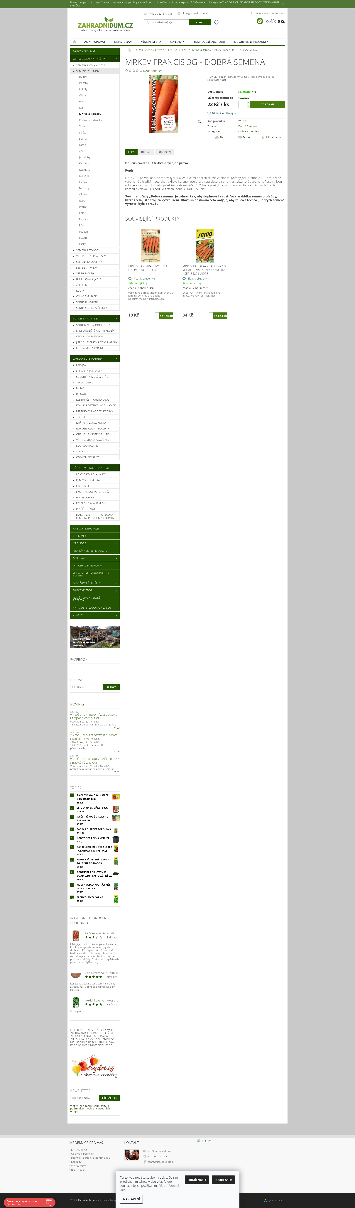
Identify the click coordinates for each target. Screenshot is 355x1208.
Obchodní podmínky (82, 1153)
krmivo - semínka (88, 480)
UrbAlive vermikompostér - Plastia (92, 574)
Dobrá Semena (247, 126)
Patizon (83, 231)
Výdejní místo (151, 41)
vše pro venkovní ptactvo (91, 468)
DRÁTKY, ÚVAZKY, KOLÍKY (91, 422)
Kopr (82, 107)
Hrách (82, 101)
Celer (82, 213)
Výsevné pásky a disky (91, 256)
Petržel (83, 207)
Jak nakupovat (94, 41)
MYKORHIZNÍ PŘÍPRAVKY (87, 565)
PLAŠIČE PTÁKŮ (85, 509)
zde (122, 1190)
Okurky (83, 194)
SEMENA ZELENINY (87, 71)
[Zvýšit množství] (248, 102)
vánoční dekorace (86, 528)
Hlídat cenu (273, 137)
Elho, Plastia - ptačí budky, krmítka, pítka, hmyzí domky (95, 516)
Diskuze (146, 152)
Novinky (77, 704)
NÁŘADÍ (80, 388)
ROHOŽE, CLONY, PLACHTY (92, 428)
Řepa (82, 200)
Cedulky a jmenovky (90, 336)
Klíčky (82, 244)
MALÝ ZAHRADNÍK (87, 445)
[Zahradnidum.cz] (106, 25)
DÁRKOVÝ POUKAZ (84, 51)
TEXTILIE (81, 417)
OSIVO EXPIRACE (86, 296)
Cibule (83, 95)
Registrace (278, 13)
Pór (81, 225)
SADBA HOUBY (85, 273)
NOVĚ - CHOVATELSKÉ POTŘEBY (86, 599)
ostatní (83, 237)
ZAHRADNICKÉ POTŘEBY (87, 358)
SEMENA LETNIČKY (87, 250)
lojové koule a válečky (92, 474)
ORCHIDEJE (80, 543)
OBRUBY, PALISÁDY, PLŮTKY (93, 434)
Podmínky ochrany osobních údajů (91, 1157)
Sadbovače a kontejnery (93, 325)
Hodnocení (164, 152)
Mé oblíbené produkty (251, 41)
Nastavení (131, 1199)
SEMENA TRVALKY (86, 267)
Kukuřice (84, 175)
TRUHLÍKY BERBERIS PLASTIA (90, 550)
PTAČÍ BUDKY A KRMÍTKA (91, 503)
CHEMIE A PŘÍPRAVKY (89, 371)
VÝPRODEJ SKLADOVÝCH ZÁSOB (92, 607)
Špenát (83, 138)
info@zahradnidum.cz (160, 1151)
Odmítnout (196, 1180)
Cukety (83, 89)
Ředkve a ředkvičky (90, 120)
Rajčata (83, 83)
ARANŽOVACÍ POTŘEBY (87, 583)
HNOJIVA (81, 365)
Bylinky (83, 76)
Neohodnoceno (153, 71)
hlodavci (82, 486)
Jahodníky (84, 157)
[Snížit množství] (248, 106)
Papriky (83, 219)
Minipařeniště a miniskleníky (96, 330)
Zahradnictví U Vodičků (161, 1161)
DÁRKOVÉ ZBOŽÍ (83, 590)
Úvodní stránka (74, 41)
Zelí (81, 151)
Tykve (82, 126)
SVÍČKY (80, 451)
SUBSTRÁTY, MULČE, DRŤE (92, 376)
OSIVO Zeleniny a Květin (89, 58)
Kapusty (84, 163)
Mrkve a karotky (90, 114)
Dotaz (246, 137)
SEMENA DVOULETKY (89, 261)
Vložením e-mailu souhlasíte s (90, 1108)
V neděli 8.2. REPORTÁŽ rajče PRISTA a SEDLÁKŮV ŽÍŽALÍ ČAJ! (94, 760)
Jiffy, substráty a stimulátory (96, 342)
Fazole (83, 145)
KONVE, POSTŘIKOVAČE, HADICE (96, 405)
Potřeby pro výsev (85, 318)
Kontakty (177, 41)
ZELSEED (81, 285)
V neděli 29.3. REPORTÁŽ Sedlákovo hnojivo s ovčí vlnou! (94, 737)
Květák (83, 182)
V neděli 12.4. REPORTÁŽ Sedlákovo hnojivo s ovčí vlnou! (94, 716)
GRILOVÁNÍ (80, 558)
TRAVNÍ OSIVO (85, 382)
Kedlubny (84, 169)
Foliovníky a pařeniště (91, 348)
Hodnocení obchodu (209, 41)
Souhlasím (223, 1180)
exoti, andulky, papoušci (93, 491)
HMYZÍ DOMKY (85, 497)
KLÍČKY (80, 290)
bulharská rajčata (88, 279)
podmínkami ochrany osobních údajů (90, 1110)
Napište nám (123, 41)
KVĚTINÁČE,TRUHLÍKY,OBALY (93, 399)
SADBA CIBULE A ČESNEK (91, 307)
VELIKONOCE (81, 536)
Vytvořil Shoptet (276, 1200)
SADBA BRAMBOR (87, 302)
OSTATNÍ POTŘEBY (87, 457)
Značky (78, 615)
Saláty (82, 132)
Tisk (222, 137)
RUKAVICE (82, 394)
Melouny (84, 188)
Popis (131, 152)
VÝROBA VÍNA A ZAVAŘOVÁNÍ (93, 440)
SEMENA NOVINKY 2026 (90, 65)
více (117, 727)
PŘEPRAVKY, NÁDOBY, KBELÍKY (94, 411)
